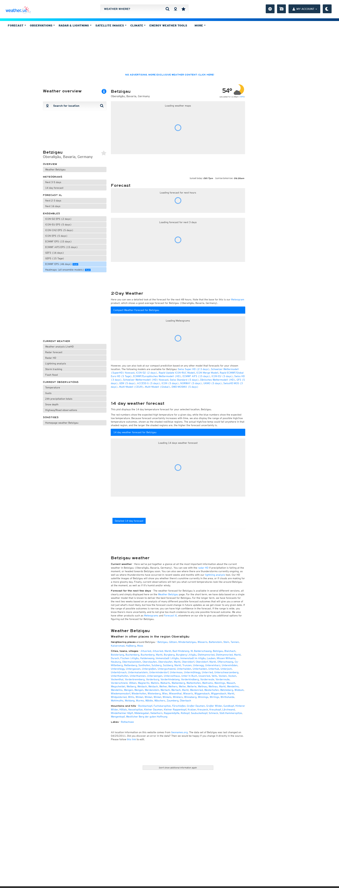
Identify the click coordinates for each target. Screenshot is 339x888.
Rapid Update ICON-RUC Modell (177, 372)
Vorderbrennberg (135, 679)
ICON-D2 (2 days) (146, 372)
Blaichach (230, 651)
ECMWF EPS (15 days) (58, 241)
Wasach (231, 682)
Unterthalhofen (119, 675)
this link (131, 739)
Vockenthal (117, 679)
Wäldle (149, 700)
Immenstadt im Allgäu (193, 658)
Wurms (140, 700)
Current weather (56, 341)
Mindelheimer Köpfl (122, 713)
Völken (132, 682)
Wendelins (233, 686)
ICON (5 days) (170, 383)
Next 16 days (52, 206)
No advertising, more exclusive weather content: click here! (169, 75)
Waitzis (155, 682)
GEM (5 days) (127, 383)
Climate (137, 25)
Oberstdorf (188, 661)
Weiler (182, 686)
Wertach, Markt (180, 690)
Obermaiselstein (131, 661)
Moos (140, 645)
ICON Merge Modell (207, 372)
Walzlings (219, 682)
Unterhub (213, 668)
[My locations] (183, 8)
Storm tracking (53, 369)
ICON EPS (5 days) (56, 235)
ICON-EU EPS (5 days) (58, 224)
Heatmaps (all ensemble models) (67, 269)
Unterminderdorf (158, 672)
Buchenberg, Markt (151, 654)
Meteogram (237, 299)
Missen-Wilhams (226, 658)
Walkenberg (178, 682)
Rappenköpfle (171, 713)
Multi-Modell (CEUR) (131, 386)
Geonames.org (179, 732)
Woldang (130, 700)
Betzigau (162, 642)
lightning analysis (215, 574)
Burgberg (169, 654)
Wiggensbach (202, 693)
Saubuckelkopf (199, 713)
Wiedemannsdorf (120, 693)
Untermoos (176, 672)
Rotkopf (185, 713)
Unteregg (198, 665)
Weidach (142, 686)
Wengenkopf (118, 716)
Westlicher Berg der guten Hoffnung (146, 716)
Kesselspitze (135, 709)
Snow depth (51, 404)
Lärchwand (228, 709)
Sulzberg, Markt (172, 665)
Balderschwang (203, 651)
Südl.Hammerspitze (230, 713)
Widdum (239, 690)
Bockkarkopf (145, 705)
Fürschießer (178, 705)
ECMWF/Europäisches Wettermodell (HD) (157, 376)
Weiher (163, 686)
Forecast (16, 25)
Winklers (178, 697)
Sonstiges (51, 417)
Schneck (213, 713)
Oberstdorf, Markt (206, 661)
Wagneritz (143, 682)
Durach (115, 658)
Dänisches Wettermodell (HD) (217, 379)
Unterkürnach (119, 672)
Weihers (172, 686)
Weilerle (192, 686)
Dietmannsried (206, 654)
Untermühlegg (192, 672)
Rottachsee (127, 721)
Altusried (146, 651)
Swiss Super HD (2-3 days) (194, 369)
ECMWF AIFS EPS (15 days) (61, 247)
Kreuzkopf (215, 709)
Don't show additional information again (178, 767)
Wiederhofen (139, 693)
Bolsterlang (117, 654)
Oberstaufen (149, 661)
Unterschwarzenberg (226, 672)
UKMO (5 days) (212, 383)
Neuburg (116, 661)
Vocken (223, 675)
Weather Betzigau (55, 169)
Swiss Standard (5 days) (184, 379)
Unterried (207, 672)
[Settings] (270, 8)
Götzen (173, 642)
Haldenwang (147, 658)
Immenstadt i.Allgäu (167, 658)
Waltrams (207, 682)
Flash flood (51, 374)
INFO (242, 97)
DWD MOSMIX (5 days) (185, 386)
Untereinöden (229, 665)
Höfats (123, 709)
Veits (214, 675)
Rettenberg (130, 665)
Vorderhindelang (170, 679)
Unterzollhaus (172, 675)
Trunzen (187, 665)
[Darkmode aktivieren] (327, 8)
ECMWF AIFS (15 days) (196, 376)
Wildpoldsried (119, 697)
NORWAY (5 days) (191, 383)
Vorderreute (207, 679)
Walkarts (165, 682)
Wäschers (159, 700)
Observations (41, 25)
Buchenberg (132, 654)
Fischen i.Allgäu (129, 658)
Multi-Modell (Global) (157, 386)
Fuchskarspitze (162, 705)
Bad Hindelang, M (183, 651)
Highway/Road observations (61, 410)
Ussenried (204, 675)
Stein (226, 642)
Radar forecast (53, 352)
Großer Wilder (214, 705)
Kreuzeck (202, 709)
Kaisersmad (117, 645)
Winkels (167, 697)
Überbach (185, 700)
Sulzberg (156, 665)
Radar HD (50, 357)
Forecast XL (52, 195)
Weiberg (131, 686)
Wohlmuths (117, 700)
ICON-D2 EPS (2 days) (58, 218)
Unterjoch (226, 668)
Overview (50, 164)
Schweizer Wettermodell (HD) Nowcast (145, 379)
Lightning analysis (55, 363)
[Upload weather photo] (281, 8)
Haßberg (131, 645)
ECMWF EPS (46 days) (61, 264)
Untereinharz (212, 665)
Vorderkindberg (190, 679)
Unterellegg (117, 668)
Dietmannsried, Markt (228, 654)
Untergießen (149, 668)
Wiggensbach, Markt (222, 693)
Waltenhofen (193, 682)
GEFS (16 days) (54, 252)
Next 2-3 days (53, 200)
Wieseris (202, 642)
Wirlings (214, 697)
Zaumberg (173, 700)
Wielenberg (154, 693)
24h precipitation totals (58, 398)
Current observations (61, 382)
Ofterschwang (225, 661)
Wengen (128, 690)
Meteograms (52, 176)
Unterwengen (154, 675)
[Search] (167, 8)
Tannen (235, 642)
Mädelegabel (141, 713)
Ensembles (51, 213)
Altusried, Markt (162, 651)
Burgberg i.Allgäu (186, 654)
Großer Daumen (196, 705)
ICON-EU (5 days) (222, 376)
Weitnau (202, 686)
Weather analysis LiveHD (59, 346)
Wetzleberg (226, 690)
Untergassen (133, 668)
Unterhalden (184, 668)
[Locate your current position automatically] (175, 8)
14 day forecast (54, 187)
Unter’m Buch (189, 675)
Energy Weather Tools (168, 25)
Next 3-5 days (53, 182)
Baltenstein (215, 642)
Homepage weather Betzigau (61, 422)
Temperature (52, 387)
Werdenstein (152, 690)
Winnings (203, 697)
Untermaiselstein (138, 672)
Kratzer (192, 709)
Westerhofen (211, 690)
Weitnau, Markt (217, 686)
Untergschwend (167, 668)
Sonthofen (144, 665)
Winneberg (190, 697)
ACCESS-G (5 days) (148, 383)
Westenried (196, 690)
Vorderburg (152, 679)
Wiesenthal (175, 693)
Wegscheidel (118, 686)
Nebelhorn (156, 713)
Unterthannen (138, 675)
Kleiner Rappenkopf (175, 709)
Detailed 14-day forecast (129, 520)
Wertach (165, 690)
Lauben (211, 658)
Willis (131, 697)
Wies (165, 693)
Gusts (48, 393)
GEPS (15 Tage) (54, 258)
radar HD (203, 567)
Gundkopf (228, 705)
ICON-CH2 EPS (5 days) (59, 230)
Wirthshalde (227, 697)
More (199, 25)
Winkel (139, 697)
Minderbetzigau (187, 642)
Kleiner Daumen (153, 709)
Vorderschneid (119, 682)
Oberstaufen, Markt (169, 661)
